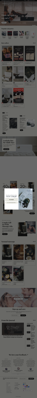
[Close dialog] (31, 189)
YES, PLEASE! (11, 199)
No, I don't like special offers (11, 202)
